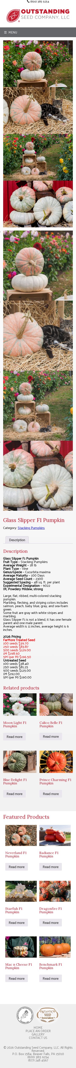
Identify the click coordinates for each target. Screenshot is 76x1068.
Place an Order (38, 1031)
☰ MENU (10, 32)
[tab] (17, 539)
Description (17, 540)
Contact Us (38, 1037)
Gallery (38, 1034)
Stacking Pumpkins (31, 528)
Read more (14, 736)
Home (38, 1027)
